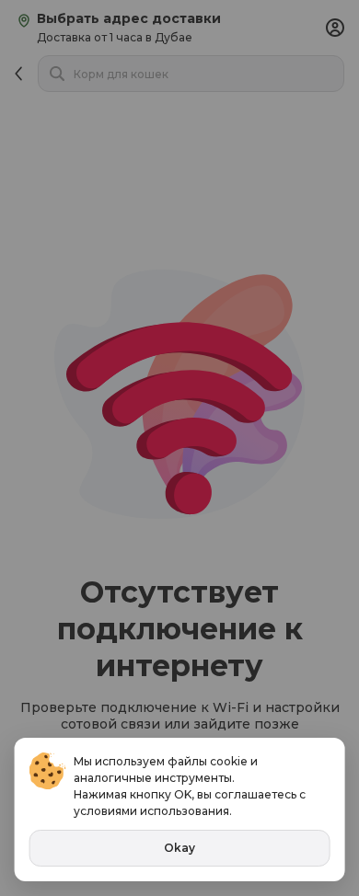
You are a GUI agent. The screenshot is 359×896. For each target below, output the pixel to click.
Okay (179, 848)
